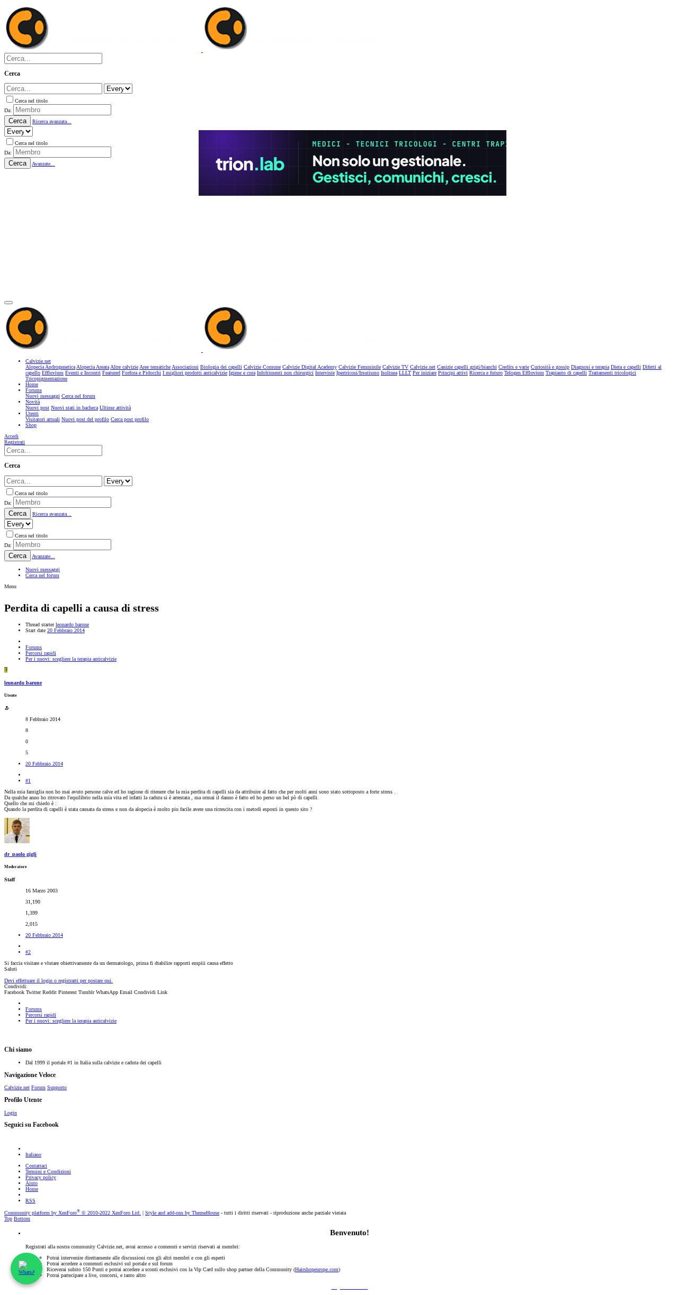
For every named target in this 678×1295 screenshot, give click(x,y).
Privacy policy (40, 1177)
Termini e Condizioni (48, 1171)
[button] (8, 302)
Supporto (57, 1087)
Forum (38, 1087)
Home (31, 1189)
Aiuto (31, 1183)
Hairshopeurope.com (316, 1269)
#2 (28, 952)
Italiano (33, 1154)
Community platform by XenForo (72, 1213)
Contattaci (36, 1166)
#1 (28, 780)
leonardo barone (72, 624)
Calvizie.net (17, 1087)
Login (10, 1113)
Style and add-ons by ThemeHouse (182, 1213)
